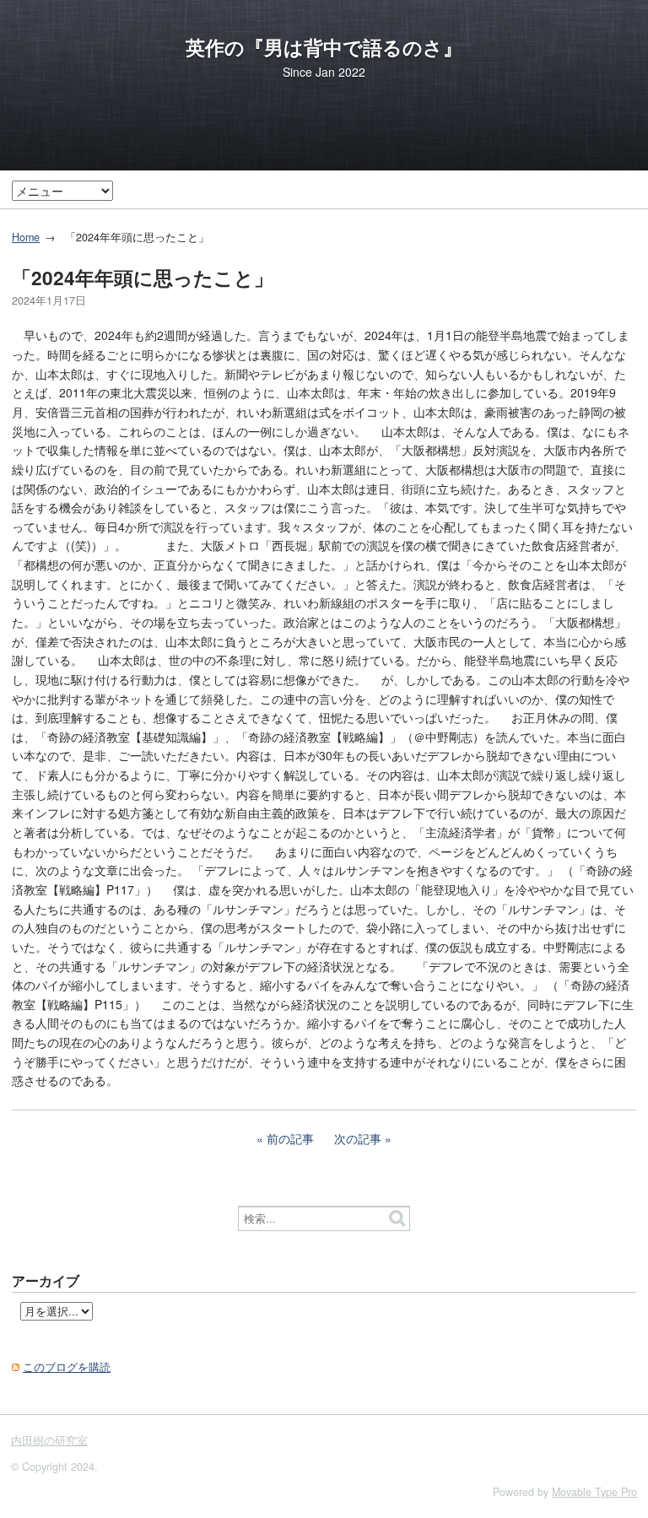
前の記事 (290, 1138)
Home (26, 237)
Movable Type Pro (594, 1491)
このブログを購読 (67, 1367)
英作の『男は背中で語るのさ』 (324, 47)
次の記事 (357, 1138)
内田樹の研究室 (49, 1440)
